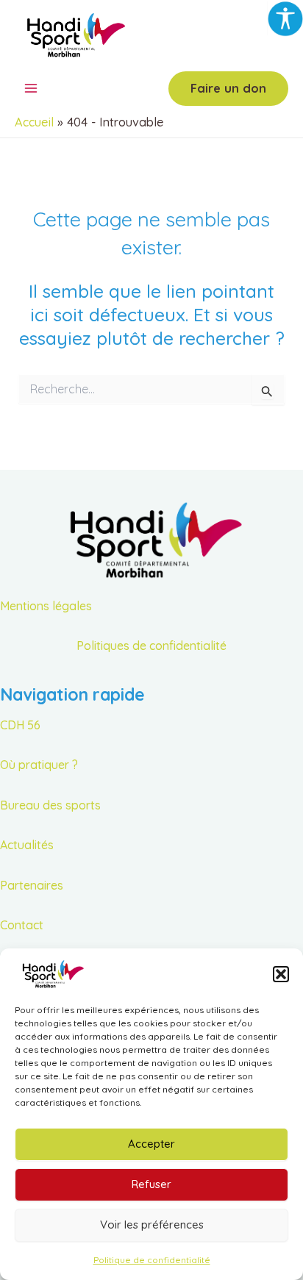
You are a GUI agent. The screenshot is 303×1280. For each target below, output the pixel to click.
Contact (21, 925)
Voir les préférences (152, 1224)
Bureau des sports (50, 805)
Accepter (151, 1144)
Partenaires (31, 885)
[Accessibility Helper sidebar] (285, 17)
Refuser (151, 1184)
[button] (281, 974)
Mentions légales (46, 605)
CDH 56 (20, 725)
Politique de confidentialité (151, 1259)
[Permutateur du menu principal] (31, 88)
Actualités (27, 844)
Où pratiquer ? (39, 764)
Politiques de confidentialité (151, 645)
